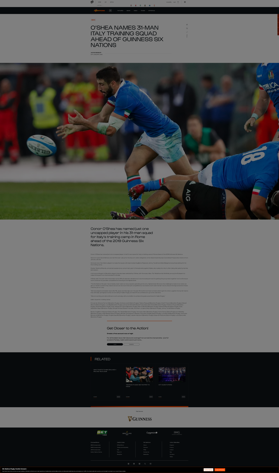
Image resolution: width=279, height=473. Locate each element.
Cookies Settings (208, 469)
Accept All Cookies (219, 469)
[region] (139, 470)
